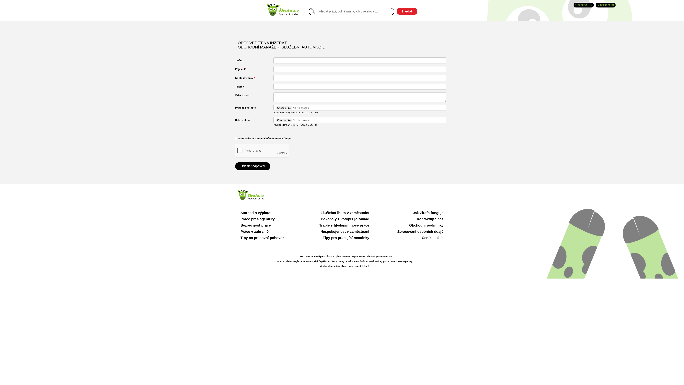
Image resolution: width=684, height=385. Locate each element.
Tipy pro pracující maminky (346, 238)
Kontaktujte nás (430, 219)
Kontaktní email (244, 77)
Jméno (239, 60)
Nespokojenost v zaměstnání (344, 231)
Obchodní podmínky (426, 225)
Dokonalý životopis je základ (345, 219)
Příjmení (240, 69)
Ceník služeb (433, 238)
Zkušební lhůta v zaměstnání (345, 213)
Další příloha (242, 120)
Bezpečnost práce (255, 225)
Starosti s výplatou (256, 213)
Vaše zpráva (242, 95)
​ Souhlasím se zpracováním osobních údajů (264, 138)
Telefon (239, 86)
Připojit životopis (245, 107)
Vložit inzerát (605, 4)
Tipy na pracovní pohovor (262, 238)
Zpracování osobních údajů (420, 231)
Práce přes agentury (257, 219)
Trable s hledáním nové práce (344, 225)
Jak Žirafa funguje (428, 213)
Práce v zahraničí (255, 231)
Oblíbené (583, 4)
